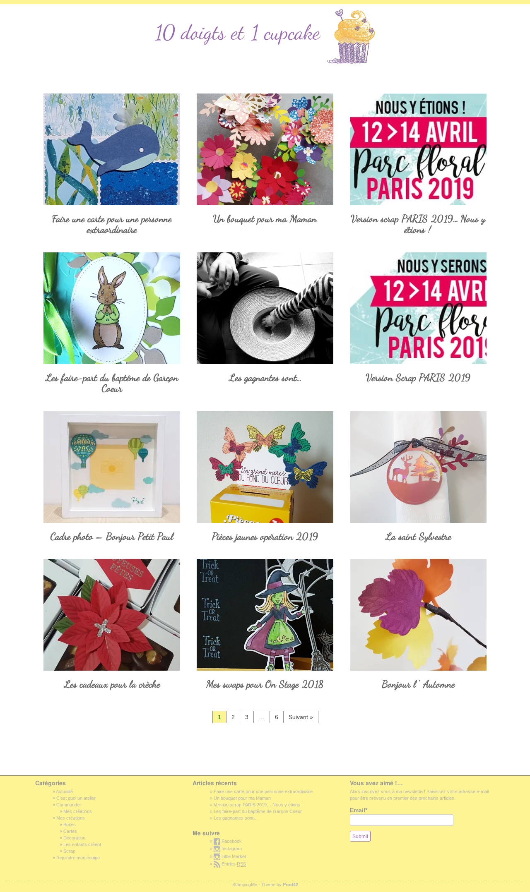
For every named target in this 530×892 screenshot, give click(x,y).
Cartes (70, 831)
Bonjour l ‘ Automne (418, 684)
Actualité (64, 791)
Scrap (69, 851)
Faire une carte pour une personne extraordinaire (112, 224)
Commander (68, 804)
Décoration (74, 837)
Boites (69, 824)
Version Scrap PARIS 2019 (418, 378)
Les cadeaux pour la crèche (112, 684)
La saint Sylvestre (418, 536)
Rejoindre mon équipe (78, 857)
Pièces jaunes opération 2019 (265, 536)
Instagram (231, 848)
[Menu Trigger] (16, 11)
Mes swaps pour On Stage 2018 (265, 684)
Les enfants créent (82, 844)
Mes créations (77, 811)
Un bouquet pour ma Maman (265, 219)
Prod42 (290, 884)
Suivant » (301, 717)
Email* (358, 810)
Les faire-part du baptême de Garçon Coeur (111, 383)
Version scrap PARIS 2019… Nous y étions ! (418, 224)
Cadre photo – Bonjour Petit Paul (112, 536)
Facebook (231, 841)
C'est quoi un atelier (76, 798)
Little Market (233, 856)
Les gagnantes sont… (265, 378)
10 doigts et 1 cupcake (240, 32)
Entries (233, 863)
